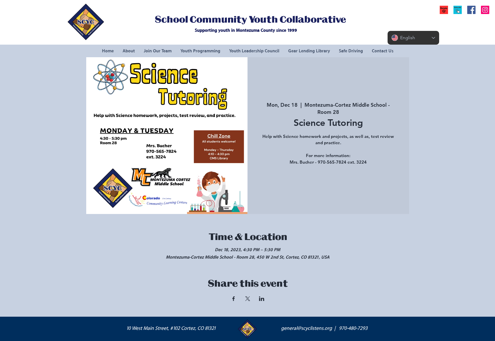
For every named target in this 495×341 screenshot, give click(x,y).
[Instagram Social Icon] (485, 10)
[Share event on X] (247, 298)
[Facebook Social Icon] (471, 10)
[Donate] (444, 10)
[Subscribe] (457, 10)
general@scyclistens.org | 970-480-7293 (324, 328)
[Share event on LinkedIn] (261, 298)
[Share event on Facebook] (233, 298)
